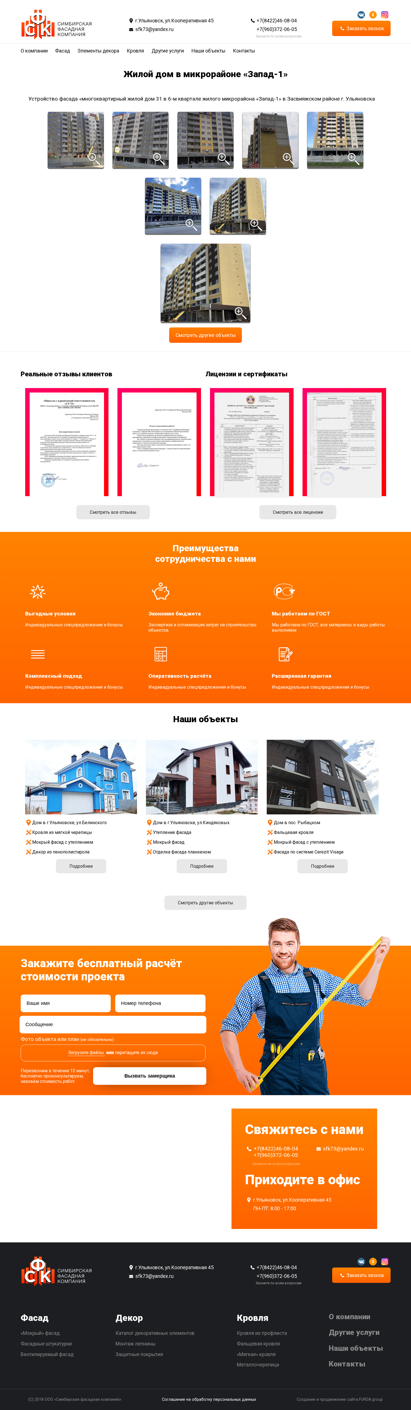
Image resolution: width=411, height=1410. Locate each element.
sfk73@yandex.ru (154, 29)
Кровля (135, 51)
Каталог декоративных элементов (155, 1333)
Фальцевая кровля (258, 1344)
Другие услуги (168, 51)
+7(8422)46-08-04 (277, 20)
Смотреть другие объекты (206, 335)
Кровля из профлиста (262, 1333)
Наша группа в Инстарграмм (384, 14)
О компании (34, 51)
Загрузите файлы (86, 1052)
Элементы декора (98, 51)
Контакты (244, 51)
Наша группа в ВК (361, 14)
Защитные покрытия (139, 1354)
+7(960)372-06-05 (277, 29)
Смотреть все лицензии (298, 512)
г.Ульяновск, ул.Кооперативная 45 (174, 20)
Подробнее (81, 866)
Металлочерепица (258, 1365)
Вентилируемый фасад (47, 1354)
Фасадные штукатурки (46, 1344)
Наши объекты (208, 51)
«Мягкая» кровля (256, 1354)
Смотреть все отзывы (113, 512)
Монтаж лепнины (135, 1344)
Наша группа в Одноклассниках (373, 14)
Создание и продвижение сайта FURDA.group (340, 1399)
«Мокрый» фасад (40, 1333)
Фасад (62, 51)
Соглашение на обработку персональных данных (209, 1399)
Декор (129, 1317)
